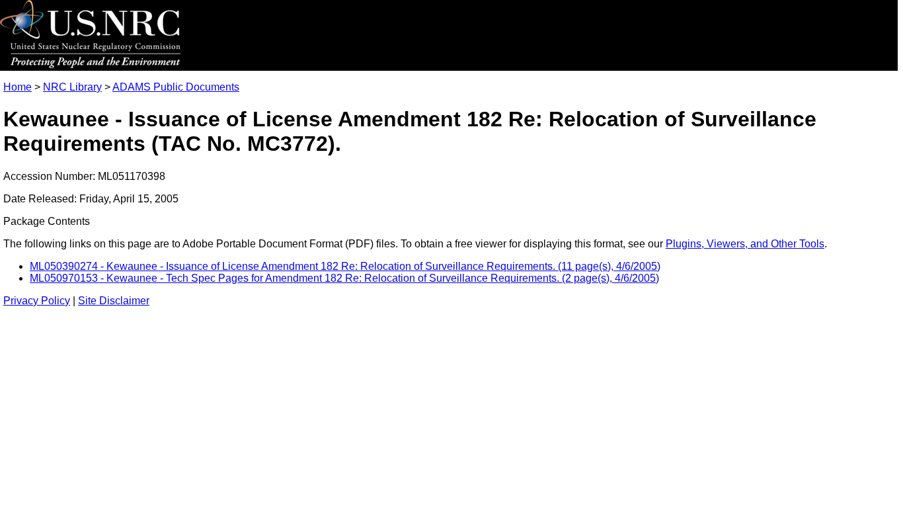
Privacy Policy (36, 300)
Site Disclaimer (113, 300)
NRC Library (72, 87)
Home (17, 87)
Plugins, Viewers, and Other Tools (745, 243)
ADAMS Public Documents (175, 87)
